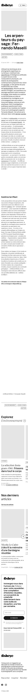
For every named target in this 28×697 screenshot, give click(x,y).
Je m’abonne (14, 618)
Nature (4, 57)
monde (5, 94)
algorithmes (5, 75)
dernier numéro (20, 114)
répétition (4, 240)
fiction (11, 102)
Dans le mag (19, 54)
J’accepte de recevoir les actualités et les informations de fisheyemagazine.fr (14, 623)
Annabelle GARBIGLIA (12, 485)
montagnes (4, 161)
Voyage (4, 461)
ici (20, 283)
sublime (9, 206)
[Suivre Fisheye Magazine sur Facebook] (2, 685)
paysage (6, 84)
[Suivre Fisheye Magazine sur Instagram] (6, 685)
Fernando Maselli (16, 122)
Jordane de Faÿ (18, 567)
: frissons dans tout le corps (12, 468)
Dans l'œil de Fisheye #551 (13, 628)
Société (4, 540)
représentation (8, 88)
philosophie (13, 118)
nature (3, 120)
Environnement (7, 54)
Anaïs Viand (20, 62)
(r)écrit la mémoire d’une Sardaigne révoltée (11, 548)
